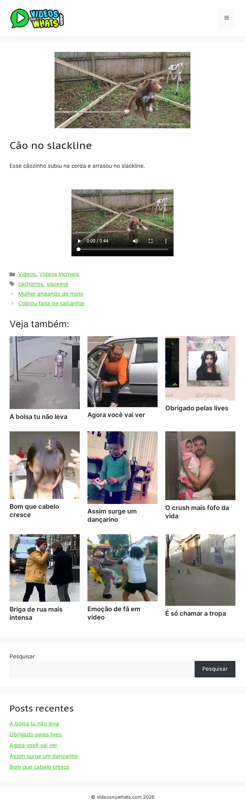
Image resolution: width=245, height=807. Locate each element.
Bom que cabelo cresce (34, 511)
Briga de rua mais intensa (36, 613)
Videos (27, 274)
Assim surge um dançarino (112, 515)
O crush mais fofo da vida (197, 512)
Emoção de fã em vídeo (113, 613)
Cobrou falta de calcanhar (51, 303)
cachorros (30, 284)
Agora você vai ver (33, 745)
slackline (58, 284)
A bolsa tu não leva (34, 723)
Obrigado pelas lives (36, 734)
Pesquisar (22, 656)
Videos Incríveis (59, 274)
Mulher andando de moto (50, 294)
